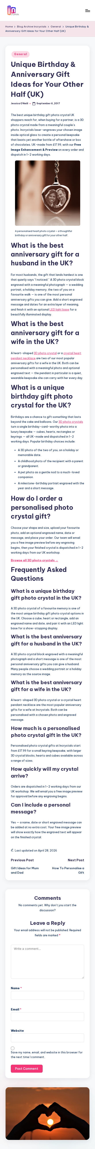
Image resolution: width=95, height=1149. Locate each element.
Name (16, 988)
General (20, 54)
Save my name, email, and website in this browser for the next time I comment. (47, 1055)
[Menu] (87, 10)
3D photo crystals (71, 421)
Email (16, 1009)
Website (17, 1031)
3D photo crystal (45, 353)
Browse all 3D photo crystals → (34, 560)
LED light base (59, 309)
